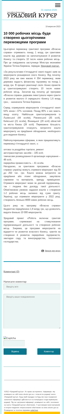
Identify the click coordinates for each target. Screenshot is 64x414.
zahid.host (34, 410)
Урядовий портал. (50, 66)
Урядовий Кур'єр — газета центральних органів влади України (32, 13)
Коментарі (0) (11, 271)
